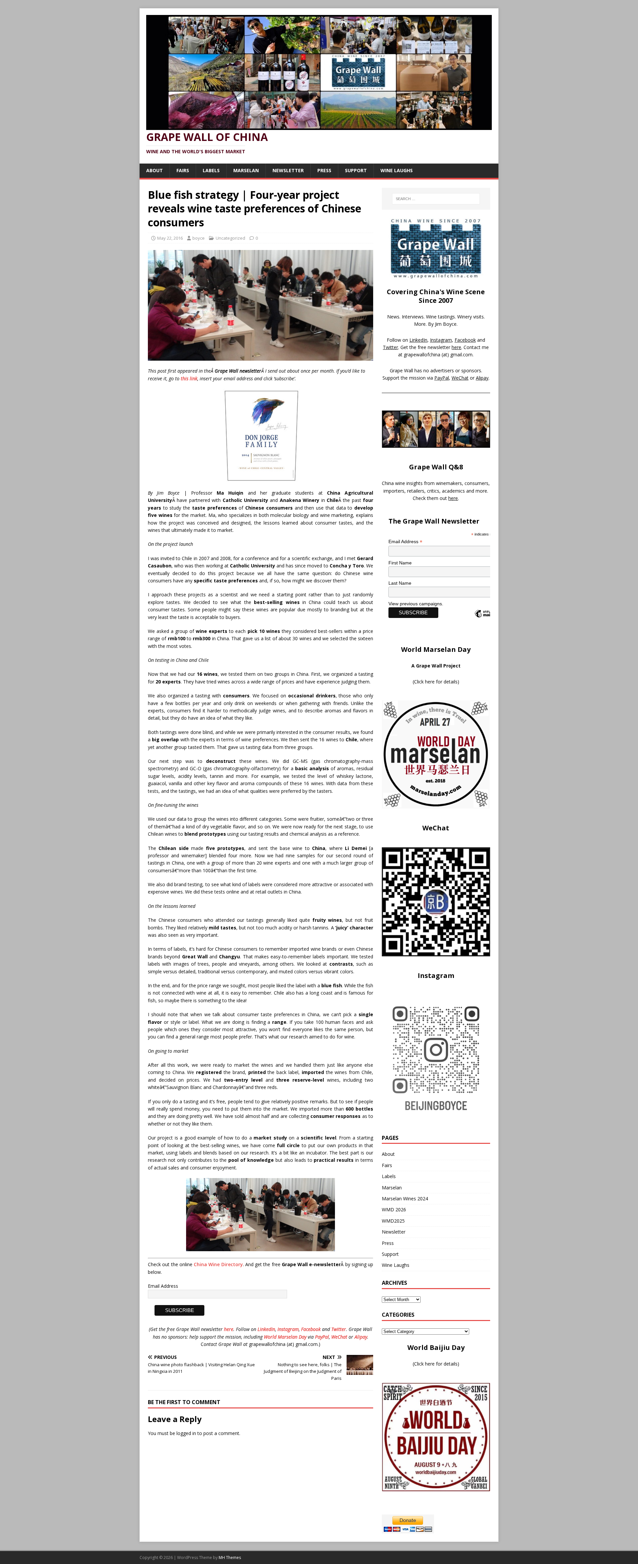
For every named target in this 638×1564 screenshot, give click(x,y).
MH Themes (230, 1557)
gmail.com (461, 354)
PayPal (322, 1337)
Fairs (182, 170)
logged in (186, 1433)
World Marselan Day (285, 1337)
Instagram (288, 1329)
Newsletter (288, 170)
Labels (211, 170)
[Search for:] (436, 198)
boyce (198, 238)
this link (189, 378)
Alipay (361, 1337)
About (154, 170)
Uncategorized (230, 238)
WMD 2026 (394, 1209)
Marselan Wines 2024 (405, 1198)
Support (356, 170)
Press (324, 170)
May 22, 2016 (170, 238)
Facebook (311, 1329)
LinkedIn (266, 1329)
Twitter (338, 1329)
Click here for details (436, 681)
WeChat (339, 1337)
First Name (400, 562)
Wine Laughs (396, 170)
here (228, 1329)
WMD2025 (393, 1221)
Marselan (246, 170)
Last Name (399, 583)
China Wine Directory (218, 1264)
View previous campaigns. (415, 603)
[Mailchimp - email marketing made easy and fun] (489, 619)
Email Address (163, 1286)
